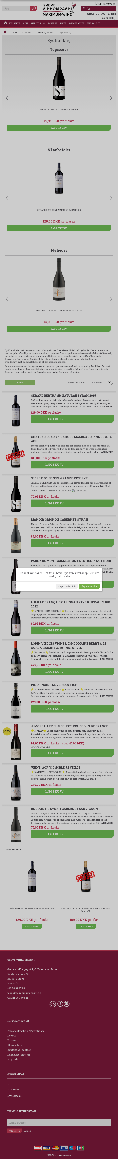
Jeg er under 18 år (67, 586)
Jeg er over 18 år (90, 586)
